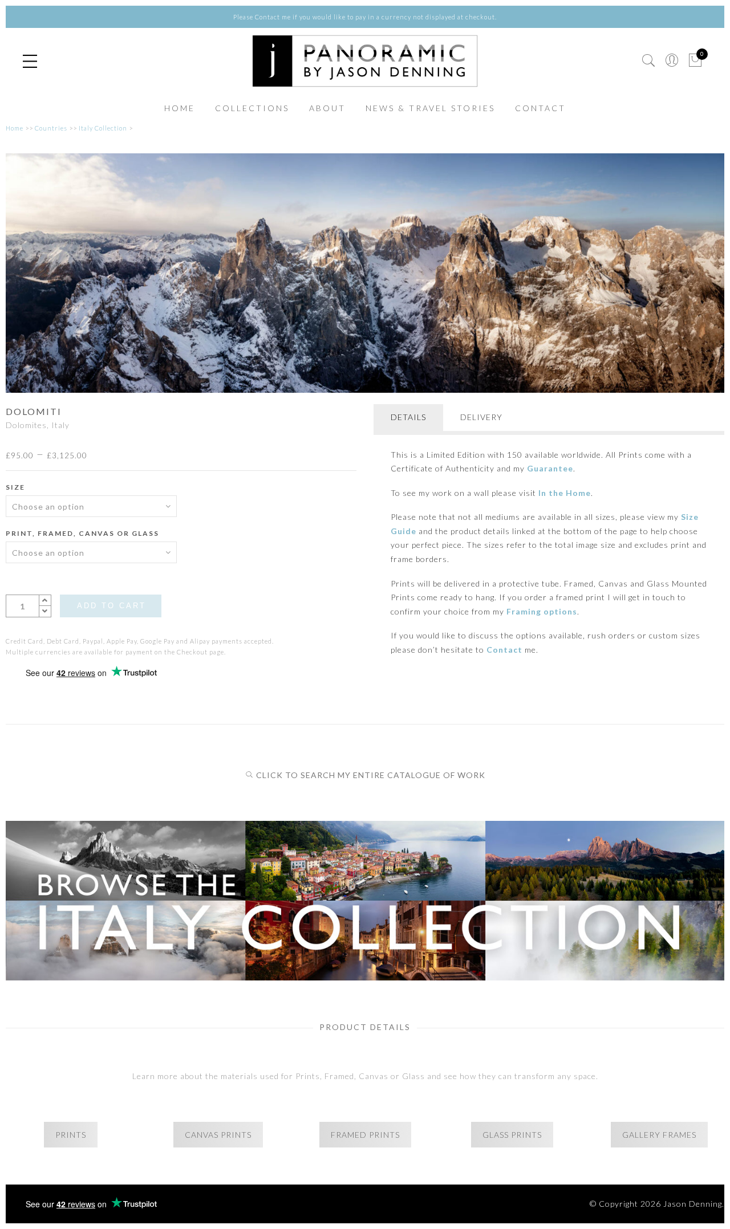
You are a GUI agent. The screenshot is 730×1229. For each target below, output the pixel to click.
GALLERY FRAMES (659, 1135)
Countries (51, 128)
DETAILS (408, 417)
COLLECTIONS (252, 108)
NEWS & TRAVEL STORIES (430, 108)
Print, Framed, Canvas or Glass (82, 533)
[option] (365, 273)
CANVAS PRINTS (218, 1135)
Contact (504, 649)
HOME (179, 108)
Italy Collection (103, 128)
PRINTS (70, 1135)
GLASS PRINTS (512, 1135)
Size (15, 487)
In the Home (564, 493)
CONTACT (540, 108)
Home (14, 128)
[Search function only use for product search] (648, 61)
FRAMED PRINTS (365, 1135)
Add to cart (111, 605)
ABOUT (327, 108)
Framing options (541, 611)
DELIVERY (481, 417)
